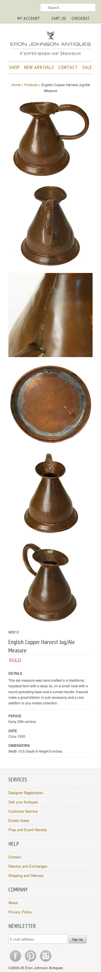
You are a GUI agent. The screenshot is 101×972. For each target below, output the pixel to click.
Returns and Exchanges (27, 866)
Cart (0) (59, 18)
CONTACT (68, 67)
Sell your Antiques (23, 802)
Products (31, 84)
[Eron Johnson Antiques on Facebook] (16, 961)
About (13, 902)
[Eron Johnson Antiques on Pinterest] (31, 961)
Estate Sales (18, 820)
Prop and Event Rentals (27, 829)
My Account (28, 18)
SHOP (14, 67)
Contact (14, 857)
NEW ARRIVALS (39, 67)
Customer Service (23, 811)
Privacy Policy (20, 911)
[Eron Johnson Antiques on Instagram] (46, 961)
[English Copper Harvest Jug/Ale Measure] (50, 137)
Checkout (81, 18)
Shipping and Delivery (26, 875)
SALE (87, 67)
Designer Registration (25, 792)
